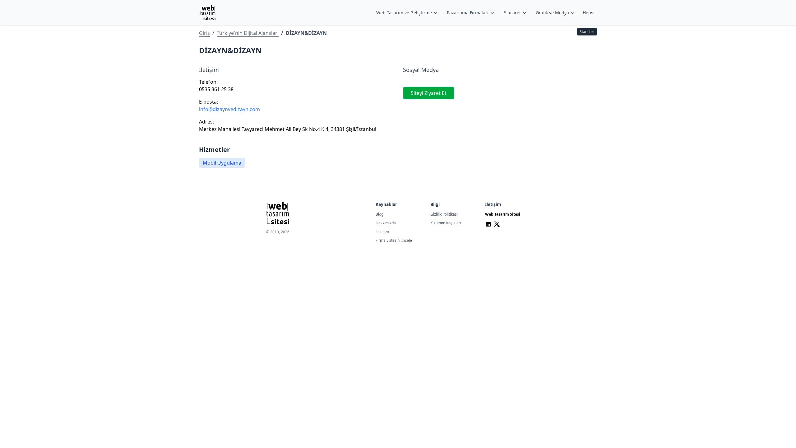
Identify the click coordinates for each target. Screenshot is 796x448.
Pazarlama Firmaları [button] (467, 13)
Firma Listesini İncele (394, 240)
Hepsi (589, 13)
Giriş (204, 33)
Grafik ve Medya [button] (552, 13)
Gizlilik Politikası (444, 214)
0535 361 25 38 (216, 89)
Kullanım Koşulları (445, 223)
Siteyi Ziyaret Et (429, 93)
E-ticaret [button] (512, 13)
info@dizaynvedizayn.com (229, 109)
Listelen (382, 231)
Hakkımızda (386, 223)
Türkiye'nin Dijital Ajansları (248, 33)
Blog (379, 214)
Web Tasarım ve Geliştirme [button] (404, 13)
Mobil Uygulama (222, 162)
